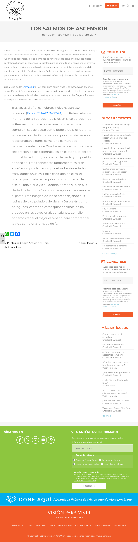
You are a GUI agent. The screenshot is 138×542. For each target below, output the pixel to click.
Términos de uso (120, 525)
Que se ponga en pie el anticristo (113, 335)
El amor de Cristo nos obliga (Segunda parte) (116, 126)
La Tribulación (87, 243)
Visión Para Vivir (58, 34)
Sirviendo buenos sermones (116, 238)
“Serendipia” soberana (113, 223)
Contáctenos (40, 525)
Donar (29, 525)
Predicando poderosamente (116, 201)
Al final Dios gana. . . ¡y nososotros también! (113, 353)
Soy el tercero (109, 209)
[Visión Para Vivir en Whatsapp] (51, 440)
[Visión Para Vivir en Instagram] (35, 440)
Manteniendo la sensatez (114, 246)
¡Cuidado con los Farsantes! (116, 401)
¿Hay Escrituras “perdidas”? (116, 372)
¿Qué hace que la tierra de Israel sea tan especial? (115, 363)
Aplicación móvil (65, 525)
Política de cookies (103, 525)
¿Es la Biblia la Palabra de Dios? (115, 381)
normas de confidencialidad (85, 481)
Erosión (106, 231)
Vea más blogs (109, 253)
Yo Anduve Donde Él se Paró (116, 408)
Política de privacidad (83, 525)
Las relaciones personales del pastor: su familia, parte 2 (116, 149)
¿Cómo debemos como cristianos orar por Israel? (114, 392)
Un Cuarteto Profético (113, 344)
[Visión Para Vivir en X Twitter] (27, 440)
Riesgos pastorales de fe (114, 179)
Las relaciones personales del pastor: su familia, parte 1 (116, 160)
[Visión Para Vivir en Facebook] (19, 440)
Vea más (106, 415)
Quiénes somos (17, 525)
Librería (52, 525)
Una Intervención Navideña (116, 187)
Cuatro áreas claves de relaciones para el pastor (114, 170)
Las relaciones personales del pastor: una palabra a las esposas (116, 138)
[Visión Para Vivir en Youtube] (43, 440)
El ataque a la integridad (114, 216)
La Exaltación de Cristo (113, 194)
